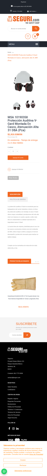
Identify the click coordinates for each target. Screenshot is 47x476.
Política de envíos (18, 199)
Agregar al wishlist (17, 169)
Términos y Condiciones (15, 409)
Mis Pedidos (33, 11)
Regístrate (23, 2)
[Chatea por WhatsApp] (4, 471)
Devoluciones (12, 404)
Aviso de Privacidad (36, 454)
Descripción (15, 194)
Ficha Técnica (13, 178)
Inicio (9, 52)
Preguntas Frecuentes (14, 401)
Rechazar (23, 465)
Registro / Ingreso (13, 398)
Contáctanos (11, 389)
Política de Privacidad (14, 407)
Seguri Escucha (12, 418)
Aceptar (23, 460)
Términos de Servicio (14, 412)
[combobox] (23, 28)
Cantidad (10, 147)
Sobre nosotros (12, 387)
